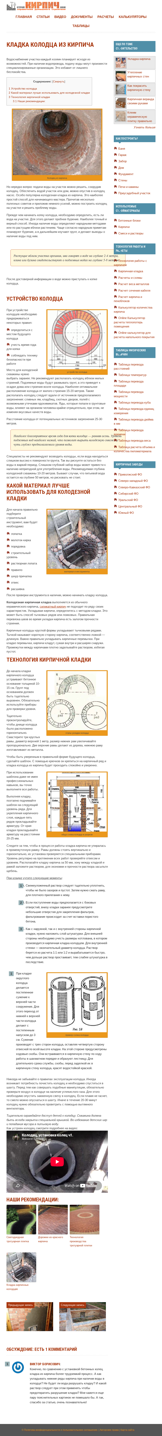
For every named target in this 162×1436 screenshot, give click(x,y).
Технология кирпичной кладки (29, 97)
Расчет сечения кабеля (134, 290)
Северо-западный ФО (133, 480)
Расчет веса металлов (133, 284)
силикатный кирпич (53, 606)
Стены (122, 180)
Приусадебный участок (134, 193)
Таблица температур (132, 375)
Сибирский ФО (128, 493)
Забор (122, 161)
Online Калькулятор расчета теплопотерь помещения (129, 322)
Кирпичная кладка (130, 271)
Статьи (43, 17)
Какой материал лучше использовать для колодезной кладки (49, 92)
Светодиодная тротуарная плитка (18, 1239)
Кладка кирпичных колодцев (18, 1287)
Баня (121, 148)
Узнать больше (144, 127)
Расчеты (105, 17)
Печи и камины (128, 186)
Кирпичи (124, 226)
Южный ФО (126, 512)
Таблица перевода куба (134, 402)
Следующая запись (72, 1305)
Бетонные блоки (129, 220)
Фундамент (126, 174)
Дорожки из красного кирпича (50, 1239)
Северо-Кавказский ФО (134, 487)
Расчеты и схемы (130, 277)
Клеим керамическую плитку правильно (139, 117)
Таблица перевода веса (134, 440)
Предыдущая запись (20, 1305)
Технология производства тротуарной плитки (81, 1241)
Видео (60, 17)
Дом (121, 167)
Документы (82, 17)
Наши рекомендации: (29, 101)
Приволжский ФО (130, 474)
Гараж (122, 155)
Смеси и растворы (130, 233)
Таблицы (81, 26)
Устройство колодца (23, 88)
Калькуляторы (133, 17)
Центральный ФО (130, 506)
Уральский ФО (128, 500)
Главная (24, 17)
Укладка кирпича (138, 59)
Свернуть (58, 81)
